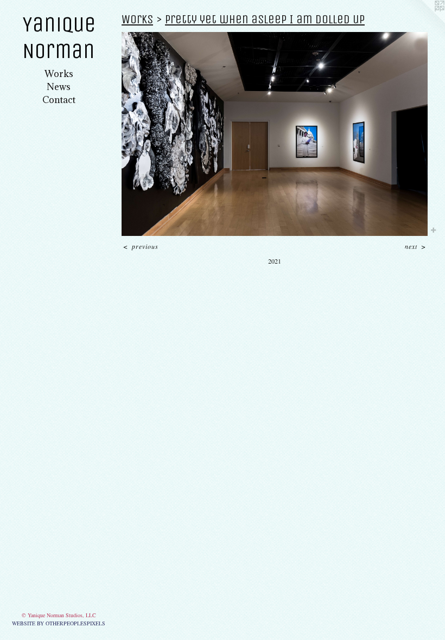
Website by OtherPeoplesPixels (58, 623)
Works (58, 74)
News (59, 87)
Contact (58, 100)
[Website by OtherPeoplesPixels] (423, 21)
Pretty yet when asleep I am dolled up (265, 19)
